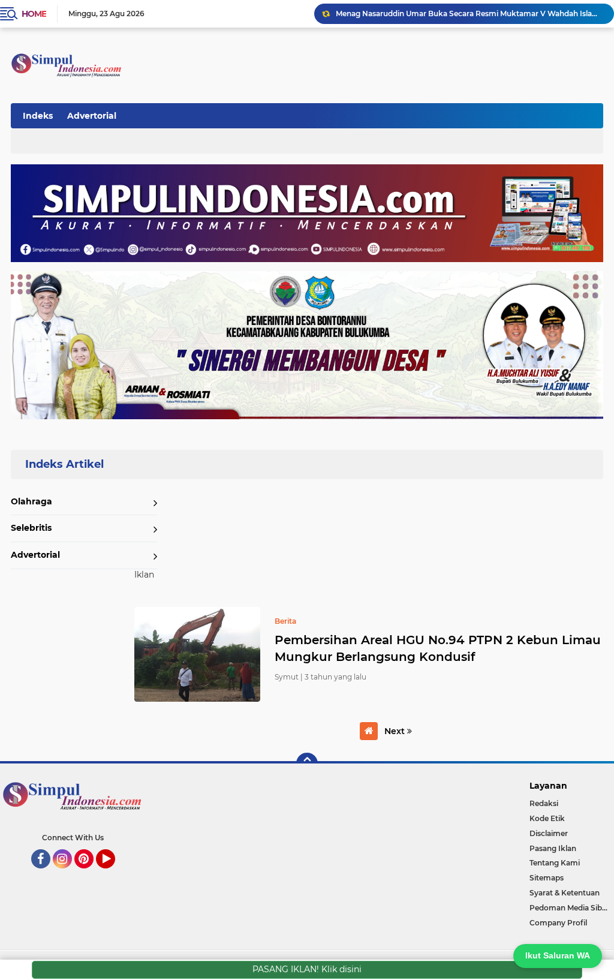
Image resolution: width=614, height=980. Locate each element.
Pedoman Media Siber (569, 907)
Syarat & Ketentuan (564, 892)
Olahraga (31, 501)
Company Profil (558, 922)
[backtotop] (307, 763)
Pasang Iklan (552, 848)
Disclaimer (548, 833)
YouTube (113, 873)
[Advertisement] (382, 113)
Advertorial (91, 115)
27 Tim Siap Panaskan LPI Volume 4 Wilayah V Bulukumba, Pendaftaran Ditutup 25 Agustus (469, 13)
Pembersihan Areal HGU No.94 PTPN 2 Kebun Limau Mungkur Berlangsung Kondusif (438, 648)
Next (395, 731)
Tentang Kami (554, 862)
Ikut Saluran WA (557, 955)
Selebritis (31, 527)
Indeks (38, 115)
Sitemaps (546, 877)
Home (34, 13)
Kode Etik (547, 818)
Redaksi (543, 803)
